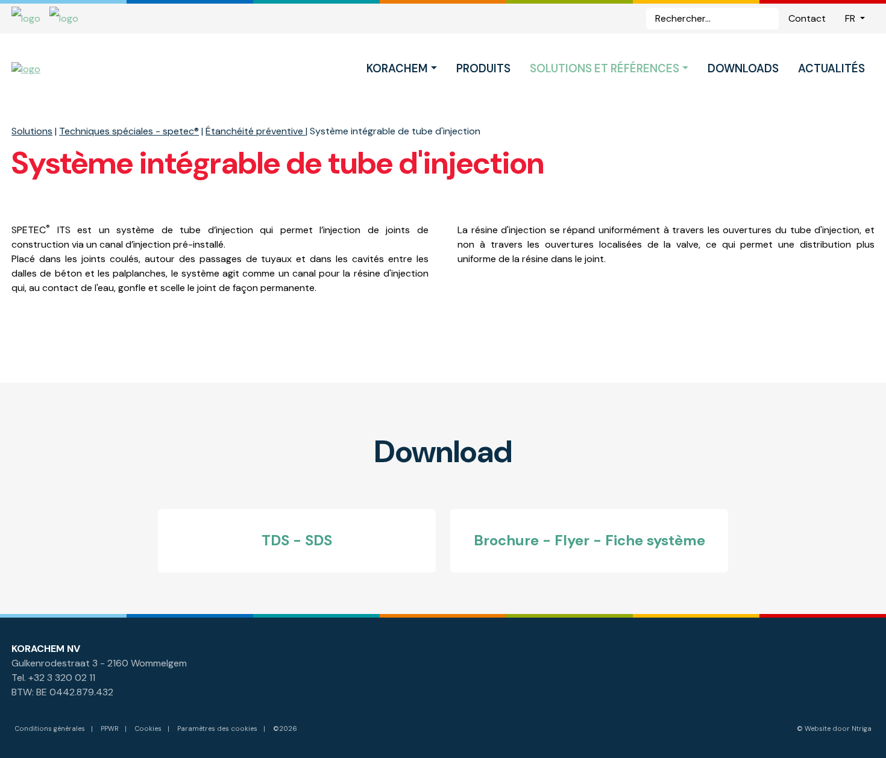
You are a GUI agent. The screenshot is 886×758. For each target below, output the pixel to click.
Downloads (743, 68)
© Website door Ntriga (834, 728)
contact (807, 18)
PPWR (110, 728)
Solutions (31, 131)
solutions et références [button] (604, 68)
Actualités (831, 68)
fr (851, 18)
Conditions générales (49, 728)
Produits (483, 68)
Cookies (148, 728)
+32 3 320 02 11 (61, 677)
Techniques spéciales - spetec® (129, 131)
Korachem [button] (397, 68)
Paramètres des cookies (217, 728)
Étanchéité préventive (256, 131)
